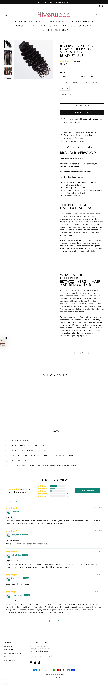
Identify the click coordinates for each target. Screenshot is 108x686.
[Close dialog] (73, 307)
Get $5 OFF (54, 371)
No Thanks (54, 378)
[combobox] (37, 348)
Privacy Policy (69, 364)
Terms (54, 366)
